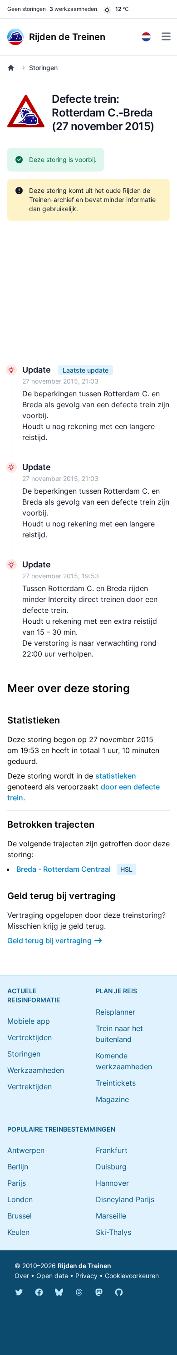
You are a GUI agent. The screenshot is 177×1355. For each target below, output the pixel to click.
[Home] (12, 67)
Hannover (112, 1183)
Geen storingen (26, 8)
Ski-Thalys (113, 1232)
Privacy (86, 1275)
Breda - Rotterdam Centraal (63, 869)
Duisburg (111, 1166)
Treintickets (116, 1082)
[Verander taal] (146, 37)
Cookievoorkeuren (132, 1275)
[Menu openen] (166, 36)
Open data (52, 1275)
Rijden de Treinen (84, 1265)
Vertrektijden (29, 1037)
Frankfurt (112, 1150)
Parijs (16, 1183)
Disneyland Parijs (125, 1199)
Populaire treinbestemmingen (61, 1129)
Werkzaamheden (35, 1070)
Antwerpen (25, 1150)
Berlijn (17, 1166)
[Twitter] (19, 1292)
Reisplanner (115, 1011)
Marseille (111, 1215)
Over (22, 1275)
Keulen (18, 1232)
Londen (20, 1199)
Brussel (19, 1215)
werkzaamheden (73, 8)
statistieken (115, 775)
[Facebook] (39, 1292)
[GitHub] (118, 1292)
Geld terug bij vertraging (49, 940)
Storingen (43, 67)
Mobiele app (28, 1021)
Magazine (112, 1099)
